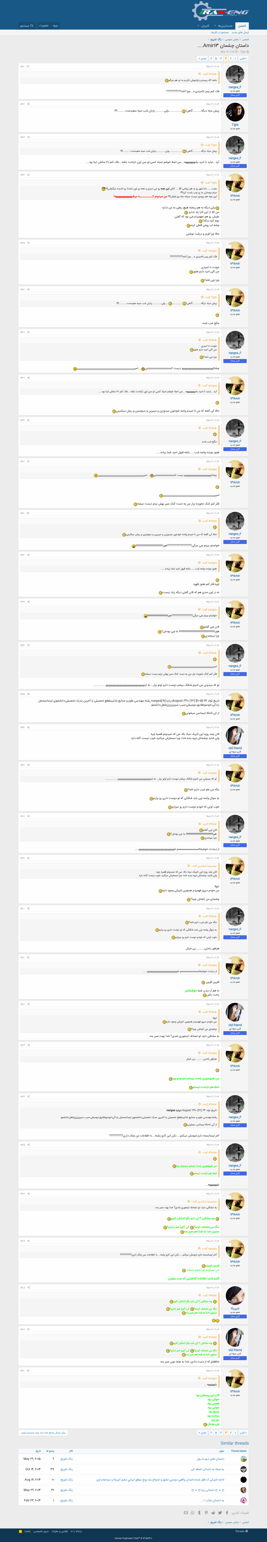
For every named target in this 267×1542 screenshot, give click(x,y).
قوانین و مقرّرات (59, 1531)
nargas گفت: (209, 251)
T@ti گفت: (211, 145)
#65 (22, 243)
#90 (22, 1371)
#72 (22, 555)
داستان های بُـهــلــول (210, 1459)
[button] (215, 26)
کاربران (205, 26)
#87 (22, 1241)
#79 (22, 858)
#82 (22, 1004)
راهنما (28, 1531)
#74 (22, 645)
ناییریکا (235, 1308)
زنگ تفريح (66, 1459)
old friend (235, 748)
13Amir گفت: (209, 74)
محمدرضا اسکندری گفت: (204, 866)
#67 (22, 332)
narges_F (235, 87)
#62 (22, 104)
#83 (22, 1045)
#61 (22, 67)
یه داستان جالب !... (212, 1500)
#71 (22, 513)
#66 (22, 290)
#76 (22, 728)
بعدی (203, 58)
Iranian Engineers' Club (133, 1538)
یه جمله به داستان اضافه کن (207, 1469)
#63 (22, 137)
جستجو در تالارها (220, 32)
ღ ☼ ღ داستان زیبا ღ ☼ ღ (208, 1490)
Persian (240, 1531)
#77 (22, 765)
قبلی (242, 58)
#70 (22, 462)
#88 (22, 1288)
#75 (22, 694)
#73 (22, 602)
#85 (22, 1145)
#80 (22, 909)
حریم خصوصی (41, 1531)
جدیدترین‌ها (225, 26)
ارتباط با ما (76, 1531)
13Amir (235, 195)
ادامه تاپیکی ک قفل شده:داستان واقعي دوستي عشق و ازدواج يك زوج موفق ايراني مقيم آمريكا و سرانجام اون (160, 1479)
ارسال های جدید (240, 32)
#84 (22, 1097)
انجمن (242, 26)
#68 (22, 378)
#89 (22, 1329)
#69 (22, 420)
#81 (22, 958)
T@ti (243, 52)
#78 (22, 816)
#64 (22, 175)
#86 (22, 1194)
